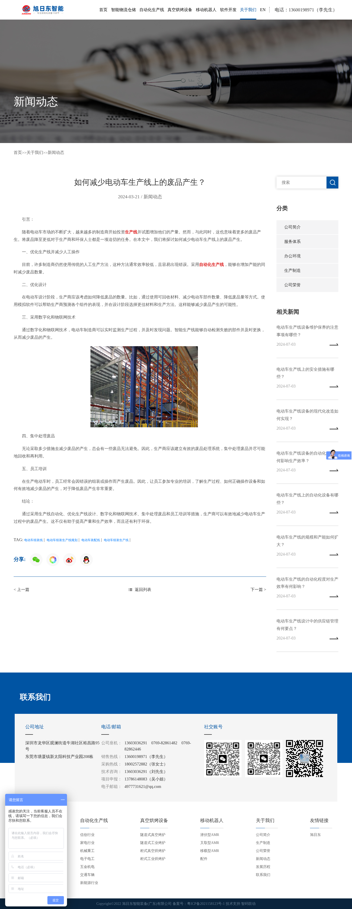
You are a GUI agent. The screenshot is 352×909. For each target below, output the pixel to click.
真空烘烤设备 (179, 9)
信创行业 (87, 835)
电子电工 (87, 859)
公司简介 (292, 227)
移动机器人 (206, 9)
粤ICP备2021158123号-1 (206, 904)
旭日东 (315, 835)
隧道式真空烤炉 (152, 835)
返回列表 (143, 589)
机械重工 (87, 851)
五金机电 (87, 867)
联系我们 (263, 875)
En (263, 9)
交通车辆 (87, 875)
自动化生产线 (151, 9)
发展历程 (263, 867)
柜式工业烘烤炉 (152, 859)
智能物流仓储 (123, 9)
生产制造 (292, 270)
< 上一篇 (21, 589)
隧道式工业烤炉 (152, 843)
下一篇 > (258, 589)
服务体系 (292, 241)
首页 (103, 9)
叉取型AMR (209, 843)
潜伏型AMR (209, 835)
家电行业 (87, 843)
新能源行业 (89, 883)
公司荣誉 (292, 285)
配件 (203, 859)
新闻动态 (56, 152)
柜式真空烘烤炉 (152, 851)
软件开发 (228, 9)
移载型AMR (209, 851)
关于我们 (248, 9)
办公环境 (292, 256)
